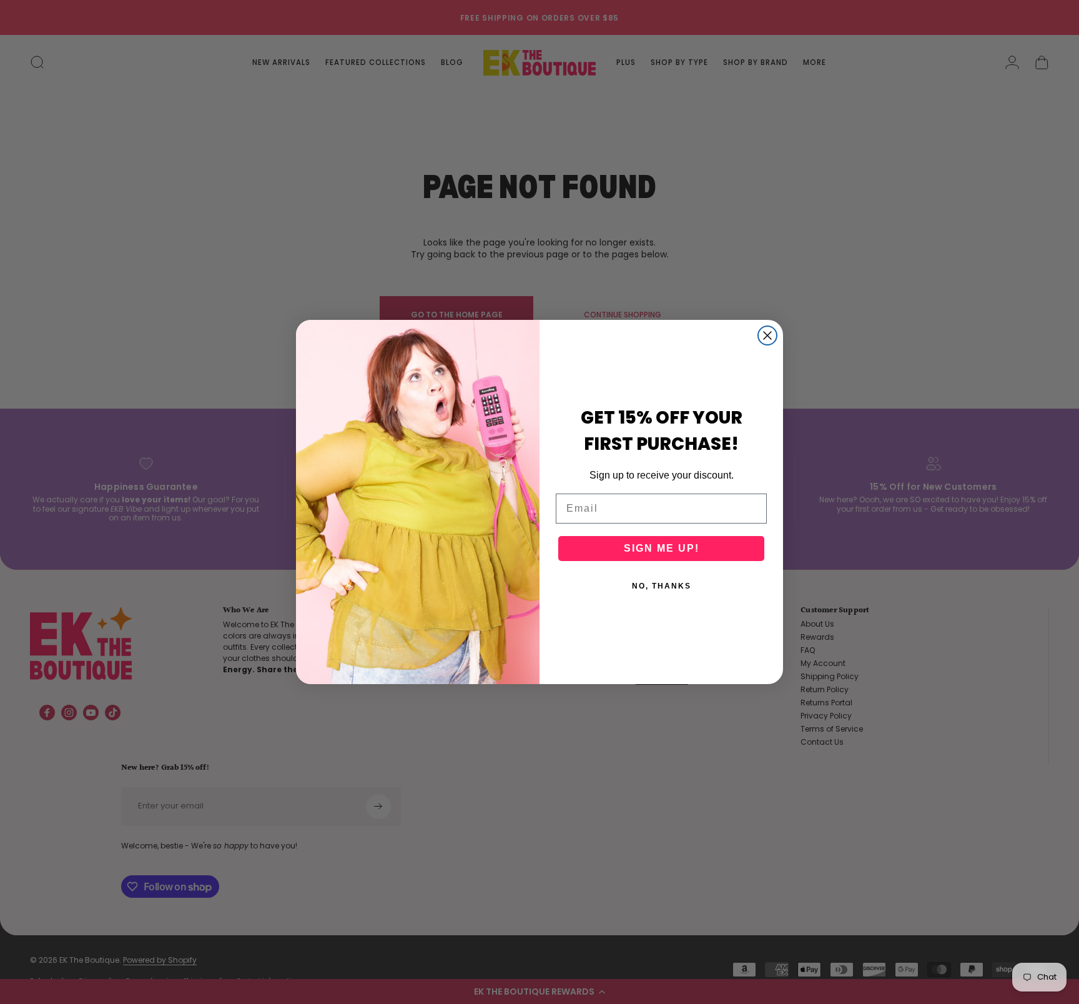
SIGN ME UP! (661, 548)
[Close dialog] (767, 335)
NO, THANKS (661, 586)
